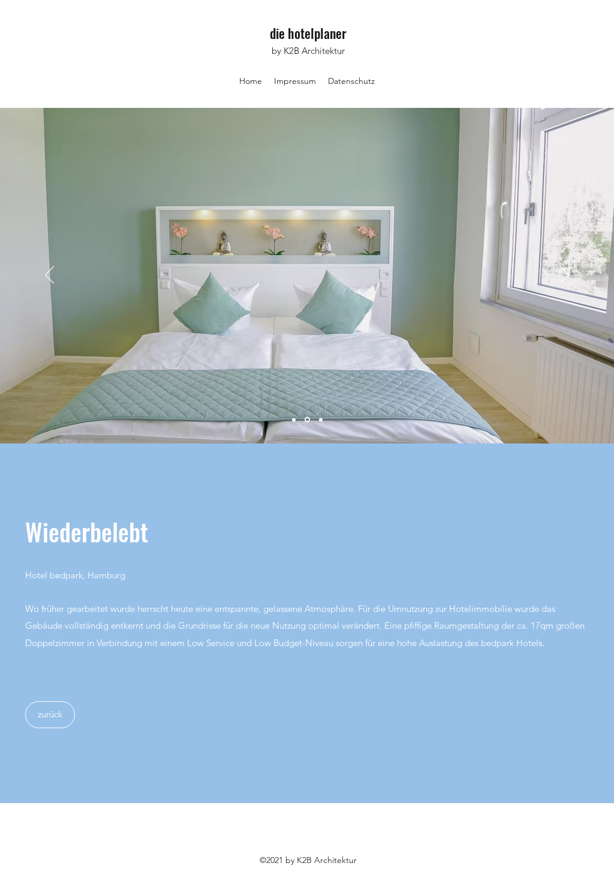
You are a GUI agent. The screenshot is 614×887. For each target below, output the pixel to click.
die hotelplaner (308, 33)
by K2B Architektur (308, 50)
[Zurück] (49, 275)
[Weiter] (564, 275)
